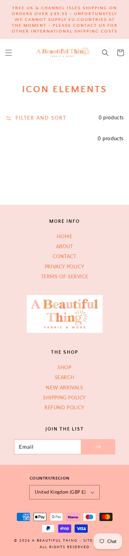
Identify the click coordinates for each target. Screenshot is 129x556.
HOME (64, 236)
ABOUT (64, 246)
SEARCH (65, 377)
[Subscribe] (98, 447)
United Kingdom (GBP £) (60, 492)
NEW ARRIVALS (64, 387)
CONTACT (64, 256)
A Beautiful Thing (54, 540)
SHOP (64, 367)
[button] (8, 52)
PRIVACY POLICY (64, 266)
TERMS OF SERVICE (64, 276)
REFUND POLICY (64, 407)
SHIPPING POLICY (64, 397)
